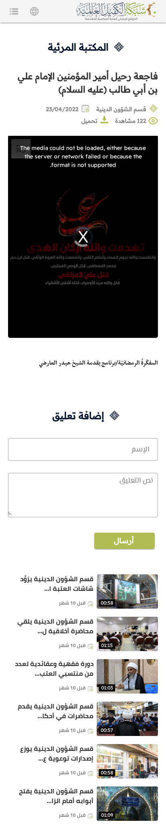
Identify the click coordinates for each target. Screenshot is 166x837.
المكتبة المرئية (78, 47)
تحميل (89, 120)
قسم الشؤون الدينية (121, 109)
